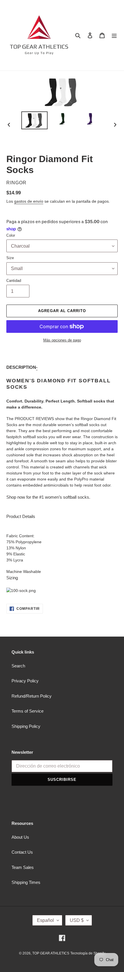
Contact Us (22, 852)
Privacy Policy (25, 680)
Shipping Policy (26, 726)
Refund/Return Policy (32, 696)
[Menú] (114, 35)
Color (10, 235)
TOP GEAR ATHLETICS (50, 953)
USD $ (77, 920)
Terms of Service (28, 711)
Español (45, 920)
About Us (20, 837)
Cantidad (13, 280)
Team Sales (23, 867)
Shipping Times (26, 882)
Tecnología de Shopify (87, 953)
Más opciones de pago (62, 340)
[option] (34, 120)
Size (10, 258)
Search (18, 665)
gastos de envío (28, 201)
